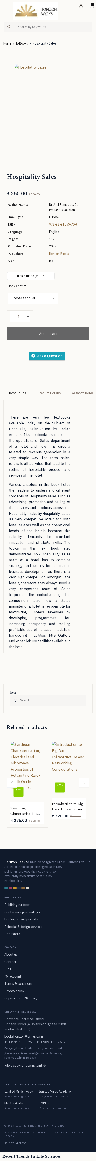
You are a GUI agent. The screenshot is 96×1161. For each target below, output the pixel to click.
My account (12, 976)
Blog (8, 969)
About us (10, 954)
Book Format (17, 286)
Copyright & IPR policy (20, 998)
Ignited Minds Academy (55, 1092)
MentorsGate (13, 1103)
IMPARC (44, 1103)
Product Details (49, 393)
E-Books (22, 43)
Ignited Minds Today (18, 1092)
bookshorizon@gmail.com (23, 1036)
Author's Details (83, 393)
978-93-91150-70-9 (63, 224)
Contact (10, 962)
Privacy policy (14, 991)
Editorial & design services (23, 926)
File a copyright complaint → (25, 1065)
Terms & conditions (18, 983)
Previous (12, 783)
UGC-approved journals (21, 919)
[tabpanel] (48, 105)
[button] (81, 6)
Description (17, 393)
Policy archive (15, 1143)
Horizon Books (59, 254)
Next (84, 783)
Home (7, 43)
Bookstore (12, 934)
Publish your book (17, 905)
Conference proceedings (22, 912)
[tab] (17, 393)
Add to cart (48, 333)
